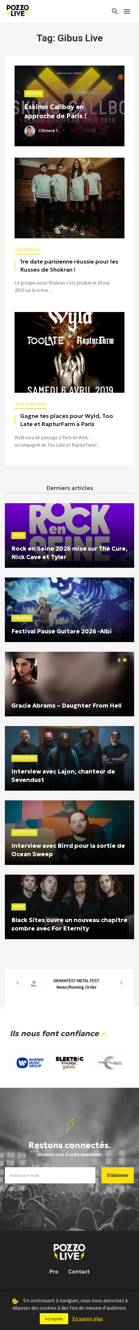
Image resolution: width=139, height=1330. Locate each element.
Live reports (27, 250)
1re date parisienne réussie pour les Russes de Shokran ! (69, 265)
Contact (79, 1271)
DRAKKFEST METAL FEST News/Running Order (65, 984)
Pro (54, 1271)
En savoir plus (87, 1318)
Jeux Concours (30, 404)
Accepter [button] (54, 1319)
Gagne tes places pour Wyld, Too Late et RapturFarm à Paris (66, 420)
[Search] (115, 11)
